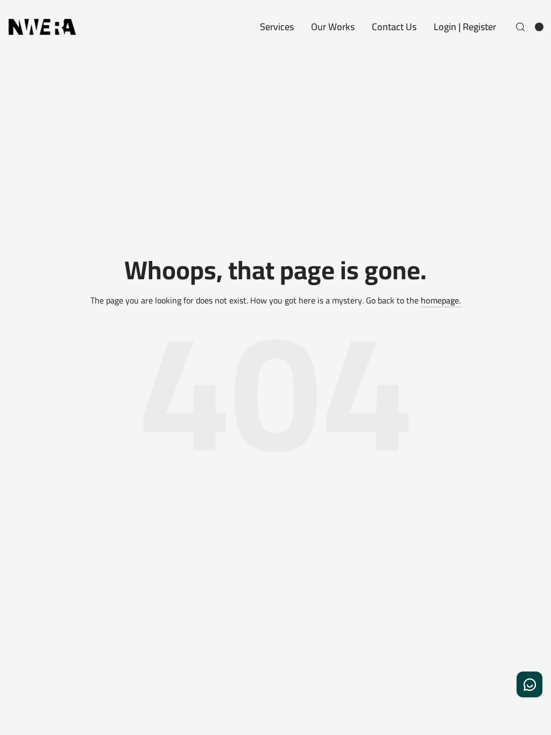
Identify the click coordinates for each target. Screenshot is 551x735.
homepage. (441, 301)
